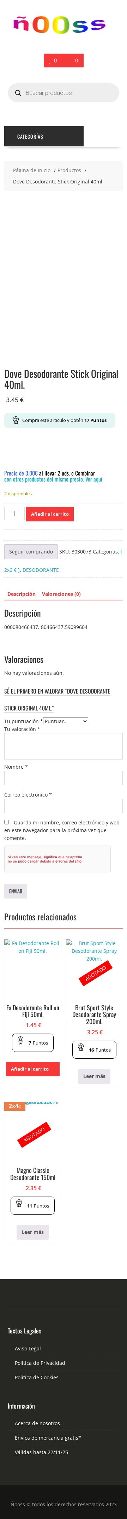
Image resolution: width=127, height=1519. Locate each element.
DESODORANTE (41, 570)
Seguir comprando (31, 551)
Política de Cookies (37, 1377)
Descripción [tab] (21, 594)
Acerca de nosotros (37, 1423)
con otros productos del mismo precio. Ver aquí (53, 479)
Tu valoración (22, 729)
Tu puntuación (23, 721)
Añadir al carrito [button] (30, 1069)
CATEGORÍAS (30, 136)
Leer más (94, 1076)
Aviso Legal (28, 1348)
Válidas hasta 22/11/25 (41, 1452)
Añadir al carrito (50, 514)
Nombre (16, 766)
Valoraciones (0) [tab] (61, 594)
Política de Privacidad (40, 1363)
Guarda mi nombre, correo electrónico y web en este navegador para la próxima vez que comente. (62, 830)
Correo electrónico (28, 794)
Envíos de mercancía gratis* (48, 1437)
